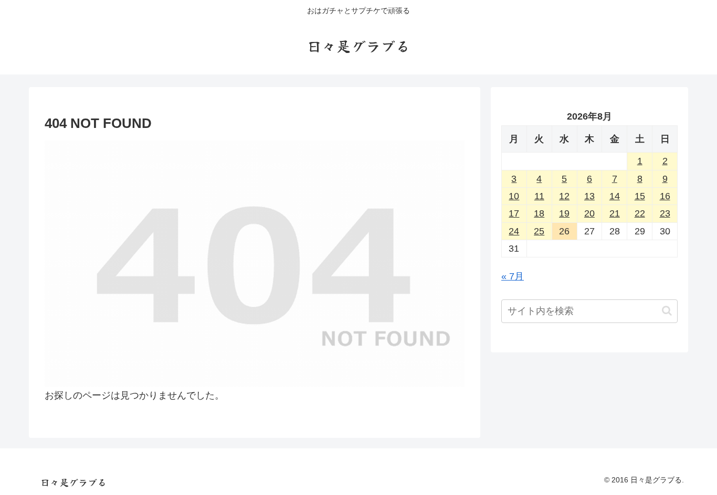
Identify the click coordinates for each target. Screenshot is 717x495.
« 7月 (512, 276)
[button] (667, 311)
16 (665, 196)
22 (640, 213)
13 (589, 196)
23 (665, 213)
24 (514, 231)
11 (539, 196)
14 (614, 196)
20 (589, 213)
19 (564, 213)
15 (640, 196)
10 (514, 196)
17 (514, 213)
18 (539, 213)
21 (614, 213)
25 (539, 231)
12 (564, 196)
